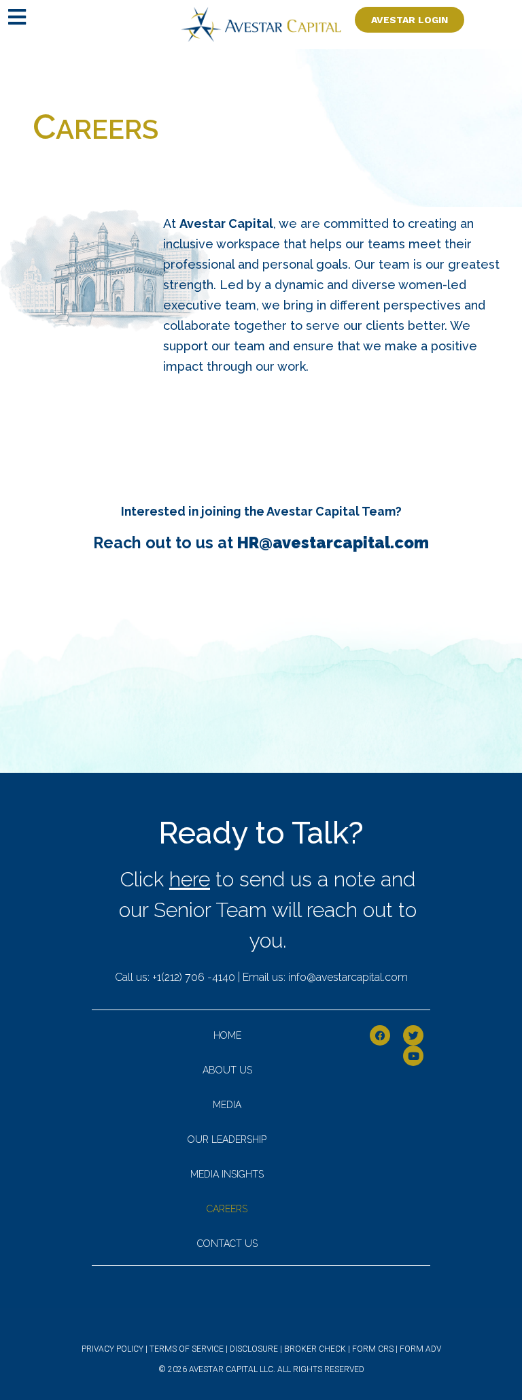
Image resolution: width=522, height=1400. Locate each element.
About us (227, 1070)
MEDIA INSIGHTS (227, 1174)
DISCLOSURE (255, 1349)
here (189, 879)
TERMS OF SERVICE (187, 1349)
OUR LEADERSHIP (227, 1139)
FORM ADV (419, 1349)
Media (227, 1104)
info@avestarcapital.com (348, 977)
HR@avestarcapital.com (333, 542)
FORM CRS (374, 1349)
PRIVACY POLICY (112, 1349)
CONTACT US (227, 1243)
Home (227, 1035)
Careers (227, 1208)
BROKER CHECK (316, 1349)
